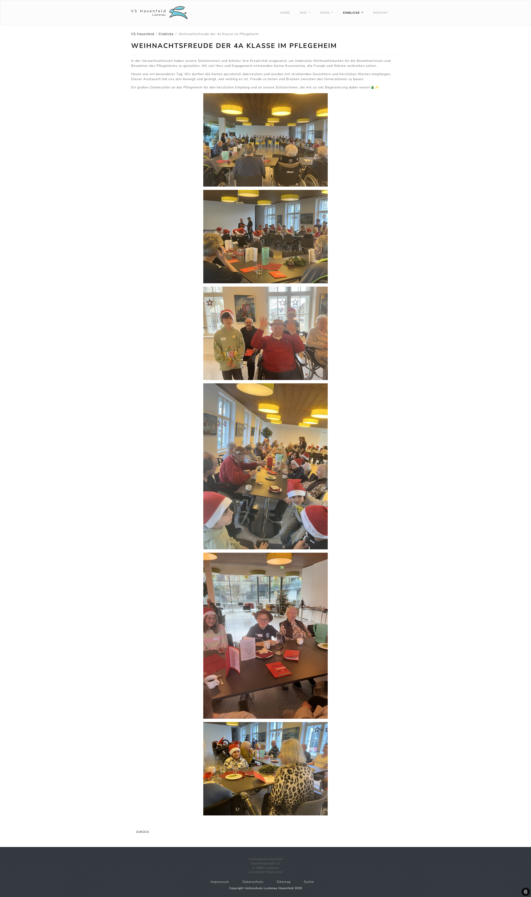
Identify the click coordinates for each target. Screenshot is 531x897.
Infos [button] (325, 13)
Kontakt (380, 13)
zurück (142, 832)
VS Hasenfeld (142, 34)
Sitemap (284, 882)
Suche (309, 882)
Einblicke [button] (352, 13)
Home (285, 13)
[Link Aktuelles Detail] (159, 12)
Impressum (220, 882)
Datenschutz (252, 882)
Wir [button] (304, 13)
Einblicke (166, 34)
